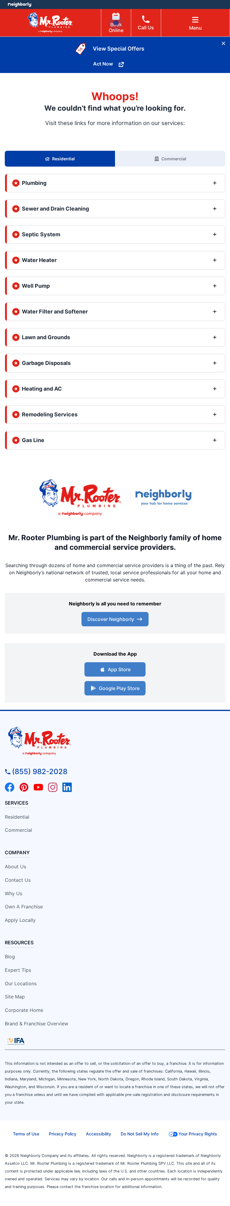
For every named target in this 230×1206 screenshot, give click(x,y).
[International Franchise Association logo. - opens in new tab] (16, 1041)
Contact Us (18, 880)
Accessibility (98, 1133)
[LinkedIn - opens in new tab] (67, 787)
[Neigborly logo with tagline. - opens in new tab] (165, 497)
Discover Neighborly (110, 619)
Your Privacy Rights (197, 1133)
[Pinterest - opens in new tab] (24, 787)
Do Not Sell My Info (139, 1133)
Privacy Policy (62, 1133)
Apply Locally (20, 920)
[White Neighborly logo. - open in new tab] (19, 4)
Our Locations (21, 983)
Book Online (116, 27)
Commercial (173, 158)
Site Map (15, 997)
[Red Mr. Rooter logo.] (80, 497)
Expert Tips (18, 970)
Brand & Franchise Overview (36, 1024)
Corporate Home (24, 1010)
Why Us (13, 893)
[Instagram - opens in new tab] (53, 787)
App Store (119, 669)
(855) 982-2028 (39, 771)
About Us (15, 867)
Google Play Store (119, 688)
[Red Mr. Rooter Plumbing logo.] (115, 741)
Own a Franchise (24, 907)
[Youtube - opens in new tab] (38, 787)
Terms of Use (26, 1133)
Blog (10, 957)
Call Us (146, 28)
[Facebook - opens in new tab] (9, 787)
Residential (63, 158)
